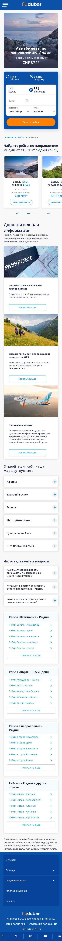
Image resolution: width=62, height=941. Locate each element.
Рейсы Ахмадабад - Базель (24, 679)
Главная (8, 137)
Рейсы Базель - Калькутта (24, 636)
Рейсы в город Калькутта (23, 748)
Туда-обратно (15, 78)
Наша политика (15, 924)
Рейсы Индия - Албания (22, 805)
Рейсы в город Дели (20, 742)
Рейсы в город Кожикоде (23, 754)
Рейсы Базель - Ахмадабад (24, 624)
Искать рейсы (30, 122)
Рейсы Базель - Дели (21, 630)
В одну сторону (39, 78)
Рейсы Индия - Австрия (22, 794)
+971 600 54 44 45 (31, 928)
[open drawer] (5, 3)
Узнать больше (27, 307)
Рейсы (20, 137)
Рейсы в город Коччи (21, 760)
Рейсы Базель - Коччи (21, 648)
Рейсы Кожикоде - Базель (23, 697)
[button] (28, 213)
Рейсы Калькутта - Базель (24, 691)
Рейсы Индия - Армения (22, 811)
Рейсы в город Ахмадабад (23, 736)
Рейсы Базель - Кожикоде (23, 642)
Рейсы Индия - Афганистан (24, 817)
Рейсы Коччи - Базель (21, 702)
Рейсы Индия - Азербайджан (25, 799)
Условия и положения (43, 924)
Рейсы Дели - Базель (21, 685)
